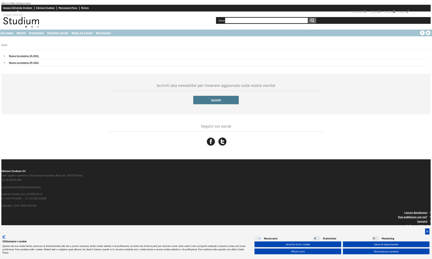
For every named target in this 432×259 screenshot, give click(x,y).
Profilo (388, 11)
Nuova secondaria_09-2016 (24, 62)
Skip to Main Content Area (16, 3)
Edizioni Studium (45, 7)
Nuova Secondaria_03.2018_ (24, 55)
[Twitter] (428, 32)
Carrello (357, 11)
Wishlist (374, 11)
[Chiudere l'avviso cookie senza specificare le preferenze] (427, 231)
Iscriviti (216, 100)
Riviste (85, 7)
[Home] (22, 27)
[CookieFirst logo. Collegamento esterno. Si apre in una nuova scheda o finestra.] (4, 237)
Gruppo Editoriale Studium (17, 7)
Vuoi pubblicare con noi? (412, 217)
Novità (21, 33)
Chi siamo (7, 33)
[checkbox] (257, 238)
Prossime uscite (57, 33)
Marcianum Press (68, 7)
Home (4, 44)
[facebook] (422, 32)
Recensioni (103, 33)
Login (402, 11)
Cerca (221, 20)
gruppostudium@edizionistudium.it (21, 187)
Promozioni (36, 33)
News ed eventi (82, 33)
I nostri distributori (415, 212)
